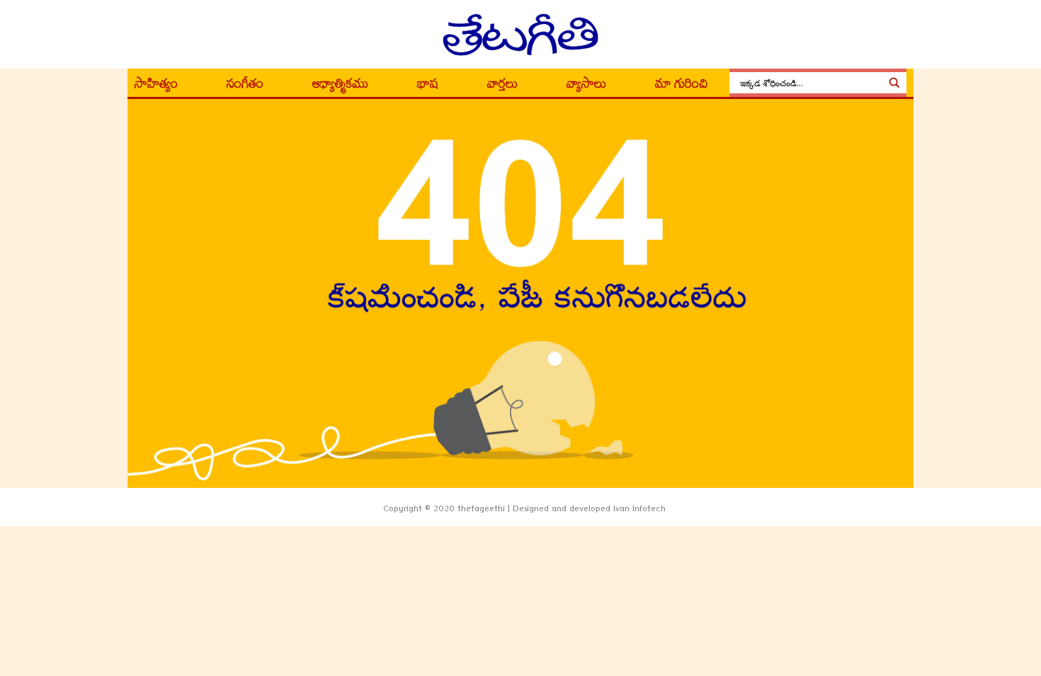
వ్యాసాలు (586, 86)
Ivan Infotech (639, 510)
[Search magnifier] (894, 82)
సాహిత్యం (156, 86)
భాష (427, 86)
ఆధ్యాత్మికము (340, 86)
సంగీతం (245, 86)
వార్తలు (502, 86)
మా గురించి (681, 86)
